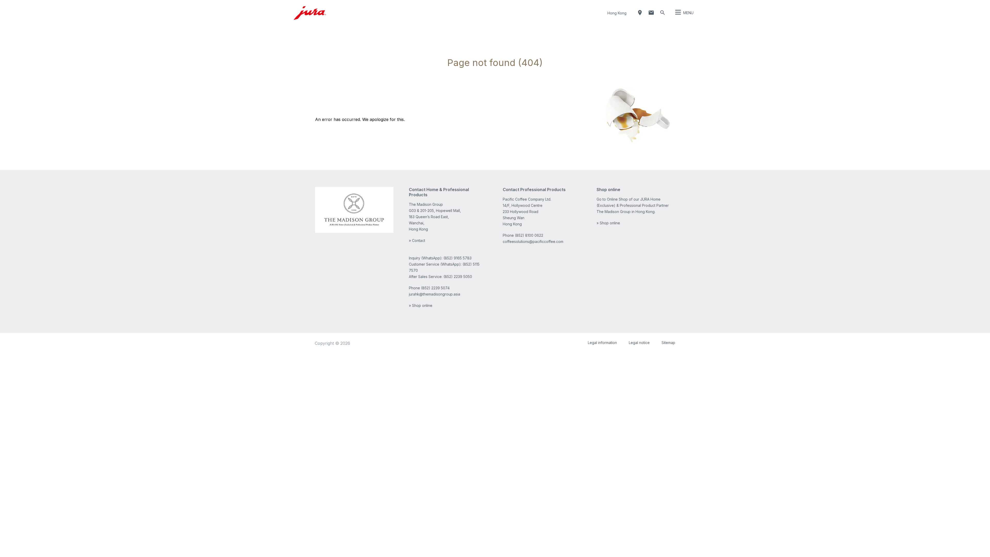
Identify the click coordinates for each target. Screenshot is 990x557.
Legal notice (639, 342)
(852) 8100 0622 (529, 235)
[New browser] (354, 210)
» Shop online (420, 305)
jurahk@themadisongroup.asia (434, 294)
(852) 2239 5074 (435, 288)
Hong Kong (616, 13)
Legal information (602, 342)
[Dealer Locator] (640, 13)
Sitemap (668, 342)
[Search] (662, 13)
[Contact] (651, 13)
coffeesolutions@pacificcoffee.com (533, 241)
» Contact (417, 240)
